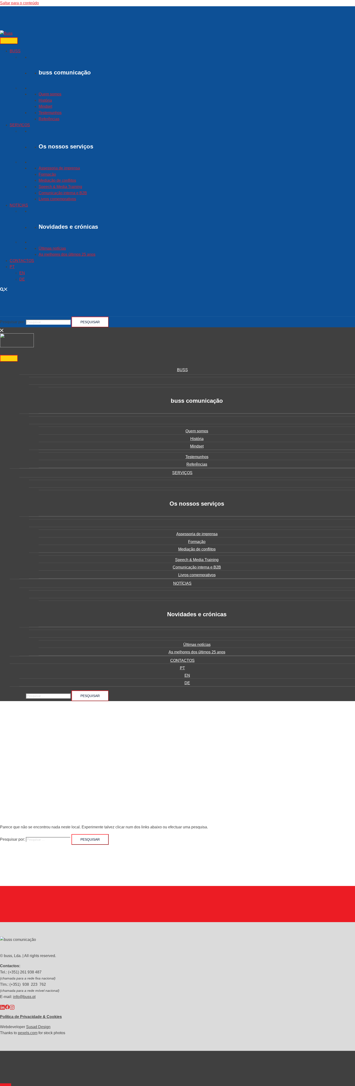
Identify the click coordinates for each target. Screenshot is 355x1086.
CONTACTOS (22, 261)
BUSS (15, 51)
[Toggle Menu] (9, 40)
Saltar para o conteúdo (19, 3)
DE (22, 279)
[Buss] (6, 33)
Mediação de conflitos (57, 180)
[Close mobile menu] (2, 330)
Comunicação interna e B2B (63, 193)
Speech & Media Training (60, 187)
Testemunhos (50, 113)
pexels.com (27, 1033)
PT (12, 267)
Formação (47, 174)
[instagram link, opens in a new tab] (12, 1007)
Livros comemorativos (57, 199)
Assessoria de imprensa (59, 168)
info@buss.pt (24, 997)
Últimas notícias (52, 248)
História (45, 100)
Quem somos (50, 94)
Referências (49, 119)
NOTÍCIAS (19, 205)
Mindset (45, 106)
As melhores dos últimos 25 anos (67, 254)
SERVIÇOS (20, 125)
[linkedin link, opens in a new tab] (2, 1007)
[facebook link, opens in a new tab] (7, 1007)
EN (22, 273)
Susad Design (38, 1027)
